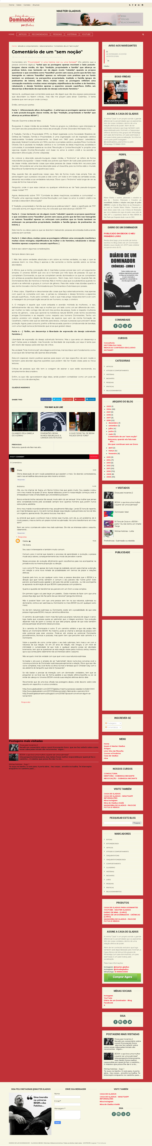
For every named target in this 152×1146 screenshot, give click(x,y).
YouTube (108, 998)
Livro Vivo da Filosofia (113, 751)
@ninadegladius (121, 969)
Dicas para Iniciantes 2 (29, 745)
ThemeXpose (101, 1143)
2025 (109, 406)
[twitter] (135, 5)
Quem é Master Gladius (114, 746)
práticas (110, 386)
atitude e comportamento (28, 46)
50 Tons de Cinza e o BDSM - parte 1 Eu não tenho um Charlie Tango (128, 523)
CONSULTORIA (110, 773)
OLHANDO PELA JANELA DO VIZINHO (23, 434)
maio (111, 434)
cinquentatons (112, 855)
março (112, 451)
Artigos (23, 34)
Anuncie (36, 5)
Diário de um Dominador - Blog (118, 1000)
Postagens (111, 723)
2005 (109, 477)
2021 (109, 412)
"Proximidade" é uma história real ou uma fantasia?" (52, 62)
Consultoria (109, 343)
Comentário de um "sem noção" (122, 436)
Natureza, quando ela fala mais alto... (122, 440)
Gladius (25, 541)
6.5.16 (94, 470)
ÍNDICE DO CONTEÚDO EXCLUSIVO (119, 348)
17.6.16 (94, 541)
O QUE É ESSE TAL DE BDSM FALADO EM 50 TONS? (81, 434)
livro (108, 879)
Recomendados (40, 34)
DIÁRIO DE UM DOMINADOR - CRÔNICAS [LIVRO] (122, 916)
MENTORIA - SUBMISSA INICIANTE (119, 776)
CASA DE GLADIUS (112, 794)
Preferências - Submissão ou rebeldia (119, 541)
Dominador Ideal (121, 512)
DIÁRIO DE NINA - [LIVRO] (115, 912)
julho (111, 428)
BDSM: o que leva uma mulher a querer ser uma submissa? (44, 755)
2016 (109, 420)
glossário (110, 867)
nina (106, 758)
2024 (109, 409)
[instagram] (142, 5)
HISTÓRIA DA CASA (112, 345)
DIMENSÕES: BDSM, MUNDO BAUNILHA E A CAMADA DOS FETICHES (51, 435)
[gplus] (139, 5)
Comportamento (113, 863)
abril (111, 448)
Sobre (19, 5)
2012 (109, 466)
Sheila (19, 470)
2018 (109, 415)
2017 (109, 418)
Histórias (72, 34)
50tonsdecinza (112, 843)
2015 (109, 457)
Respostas (22, 537)
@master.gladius (121, 967)
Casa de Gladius (111, 756)
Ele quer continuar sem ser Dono (123, 444)
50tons (109, 839)
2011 (109, 468)
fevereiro (113, 453)
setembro (113, 426)
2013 (109, 463)
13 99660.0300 (121, 972)
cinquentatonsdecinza (116, 859)
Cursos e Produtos (112, 753)
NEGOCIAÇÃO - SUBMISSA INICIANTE (120, 778)
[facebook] (132, 5)
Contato (27, 5)
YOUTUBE (86, 34)
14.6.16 (94, 486)
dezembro (113, 423)
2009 (109, 474)
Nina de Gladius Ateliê (114, 803)
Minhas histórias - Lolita (124, 531)
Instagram (108, 996)
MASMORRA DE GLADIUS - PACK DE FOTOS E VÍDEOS (120, 806)
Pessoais (57, 34)
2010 (109, 471)
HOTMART (108, 350)
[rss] (129, 5)
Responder (21, 479)
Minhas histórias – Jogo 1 (19, 764)
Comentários (112, 727)
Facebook (108, 1003)
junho (111, 431)
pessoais (110, 382)
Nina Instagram (110, 800)
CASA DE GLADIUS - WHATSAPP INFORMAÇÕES (118, 797)
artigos (109, 366)
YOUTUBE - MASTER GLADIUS (117, 910)
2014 (109, 460)
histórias (110, 374)
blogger (93, 456)
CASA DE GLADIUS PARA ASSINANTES (121, 907)
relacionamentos (46, 46)
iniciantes (110, 378)
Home (11, 5)
